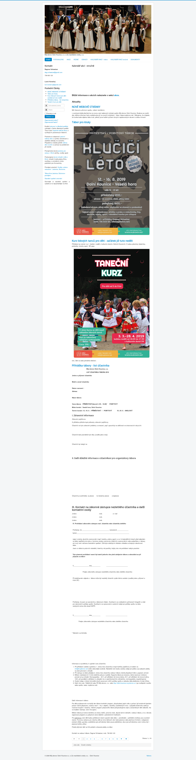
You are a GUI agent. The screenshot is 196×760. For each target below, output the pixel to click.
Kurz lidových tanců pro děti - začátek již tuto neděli (102, 240)
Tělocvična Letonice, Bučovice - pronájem (55, 174)
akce (116, 95)
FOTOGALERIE (58, 59)
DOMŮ (48, 59)
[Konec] (126, 738)
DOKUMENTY (135, 59)
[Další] (121, 738)
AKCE (69, 59)
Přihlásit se (50, 116)
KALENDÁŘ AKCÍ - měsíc (99, 59)
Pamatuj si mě (51, 113)
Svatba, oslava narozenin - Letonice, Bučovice (56, 168)
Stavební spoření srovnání (53, 178)
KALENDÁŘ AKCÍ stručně (119, 59)
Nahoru (149, 756)
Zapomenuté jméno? (51, 120)
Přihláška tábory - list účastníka (90, 365)
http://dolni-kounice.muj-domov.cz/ (124, 683)
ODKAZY (85, 59)
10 (117, 739)
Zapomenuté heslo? (51, 122)
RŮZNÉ (76, 59)
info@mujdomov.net (81, 669)
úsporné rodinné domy (60, 130)
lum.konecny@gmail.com (53, 85)
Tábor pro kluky (81, 122)
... (98, 739)
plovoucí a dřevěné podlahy (59, 126)
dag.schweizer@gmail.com (53, 72)
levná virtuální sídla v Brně (56, 158)
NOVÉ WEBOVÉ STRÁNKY (86, 106)
